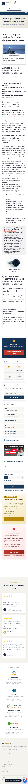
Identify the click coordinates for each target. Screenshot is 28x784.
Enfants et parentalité (7, 766)
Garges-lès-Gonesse (10, 231)
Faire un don (14, 552)
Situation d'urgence (19, 377)
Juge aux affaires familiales (10, 77)
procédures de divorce (17, 117)
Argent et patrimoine (7, 769)
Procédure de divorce (7, 764)
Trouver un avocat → (14, 397)
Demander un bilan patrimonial (14, 519)
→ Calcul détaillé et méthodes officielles (14, 490)
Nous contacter (7, 753)
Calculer (14, 487)
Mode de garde (7, 480)
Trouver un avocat (6, 771)
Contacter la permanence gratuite (14, 352)
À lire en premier (6, 761)
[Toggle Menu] (26, 13)
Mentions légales (5, 781)
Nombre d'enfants (8, 474)
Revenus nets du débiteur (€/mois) (12, 469)
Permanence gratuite (14, 8)
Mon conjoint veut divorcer (19, 369)
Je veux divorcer (9, 369)
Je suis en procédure (8, 377)
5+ (22, 477)
